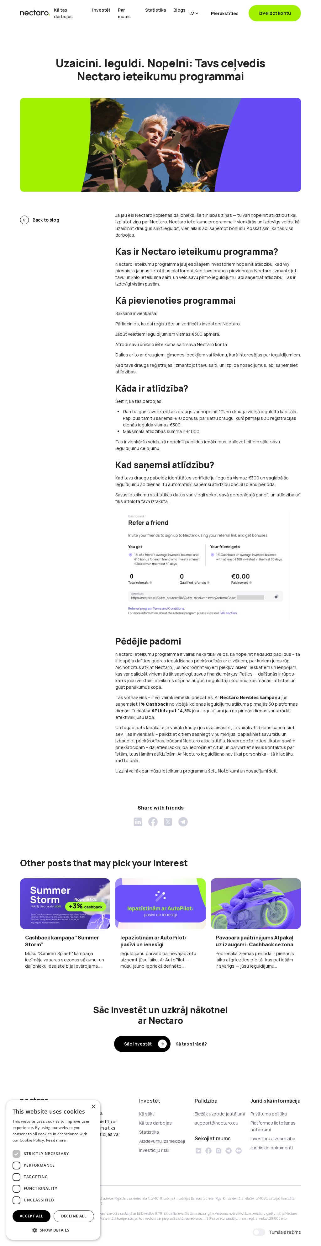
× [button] (93, 1106)
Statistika (155, 10)
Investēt (101, 10)
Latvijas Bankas (190, 1198)
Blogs (179, 10)
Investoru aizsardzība (272, 1139)
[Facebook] (208, 1150)
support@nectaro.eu (216, 1123)
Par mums (124, 13)
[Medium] (238, 1150)
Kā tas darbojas (63, 13)
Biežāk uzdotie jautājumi (220, 1114)
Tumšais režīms (285, 1232)
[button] (193, 13)
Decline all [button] (74, 1216)
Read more (56, 1140)
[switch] (259, 1232)
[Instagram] (218, 1150)
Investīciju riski (154, 1150)
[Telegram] (228, 1150)
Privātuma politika (268, 1114)
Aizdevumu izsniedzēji (162, 1141)
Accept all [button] (31, 1216)
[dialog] (53, 1170)
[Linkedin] (198, 1150)
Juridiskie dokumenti (271, 1148)
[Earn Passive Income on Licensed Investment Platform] (35, 13)
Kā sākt (146, 1114)
